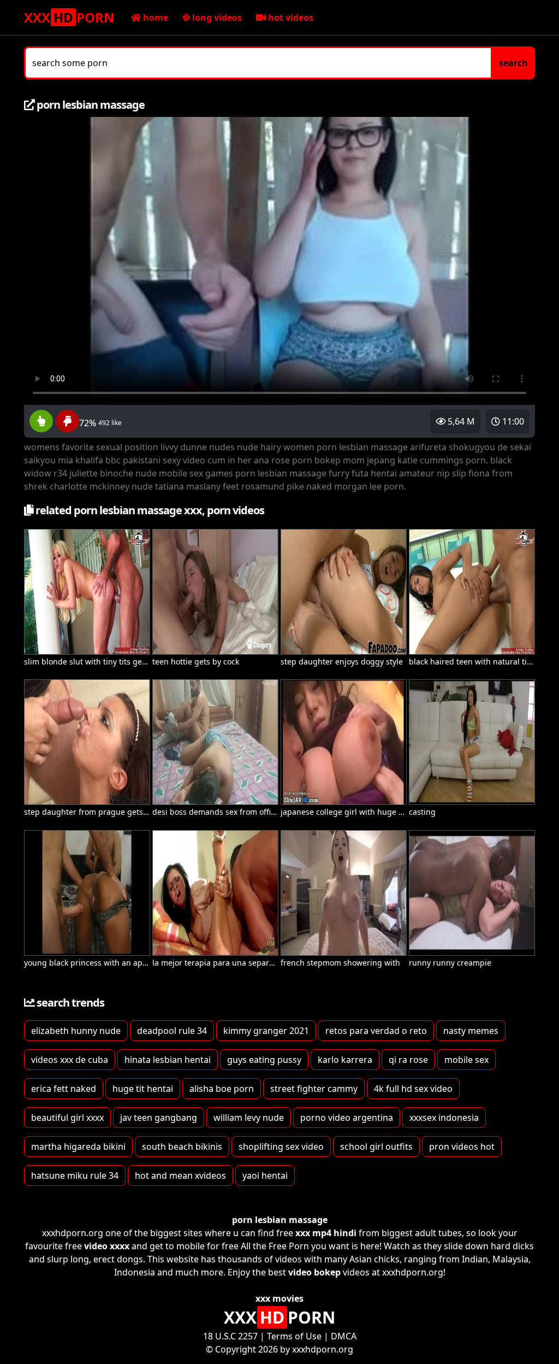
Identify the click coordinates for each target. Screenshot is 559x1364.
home (154, 17)
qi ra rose (408, 1060)
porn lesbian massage (280, 1220)
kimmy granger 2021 (266, 1031)
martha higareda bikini (78, 1146)
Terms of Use (294, 1336)
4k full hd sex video (413, 1089)
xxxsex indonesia (444, 1118)
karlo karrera (345, 1060)
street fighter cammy (314, 1089)
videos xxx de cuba (69, 1060)
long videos (216, 17)
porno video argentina (346, 1118)
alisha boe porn (221, 1089)
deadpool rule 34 (172, 1031)
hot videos (289, 17)
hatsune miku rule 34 (74, 1175)
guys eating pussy (264, 1060)
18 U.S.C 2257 (230, 1336)
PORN (69, 17)
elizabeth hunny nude (76, 1031)
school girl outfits (376, 1146)
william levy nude (248, 1118)
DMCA (343, 1336)
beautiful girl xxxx (67, 1118)
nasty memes (470, 1031)
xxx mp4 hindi (325, 1233)
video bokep (314, 1272)
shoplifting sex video (281, 1146)
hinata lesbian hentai (167, 1060)
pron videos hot (462, 1146)
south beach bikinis (182, 1146)
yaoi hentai (265, 1175)
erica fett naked (63, 1089)
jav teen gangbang (158, 1118)
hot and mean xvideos (180, 1175)
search (513, 63)
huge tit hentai (142, 1089)
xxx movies (279, 1298)
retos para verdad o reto (376, 1031)
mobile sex (466, 1060)
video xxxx (106, 1246)
